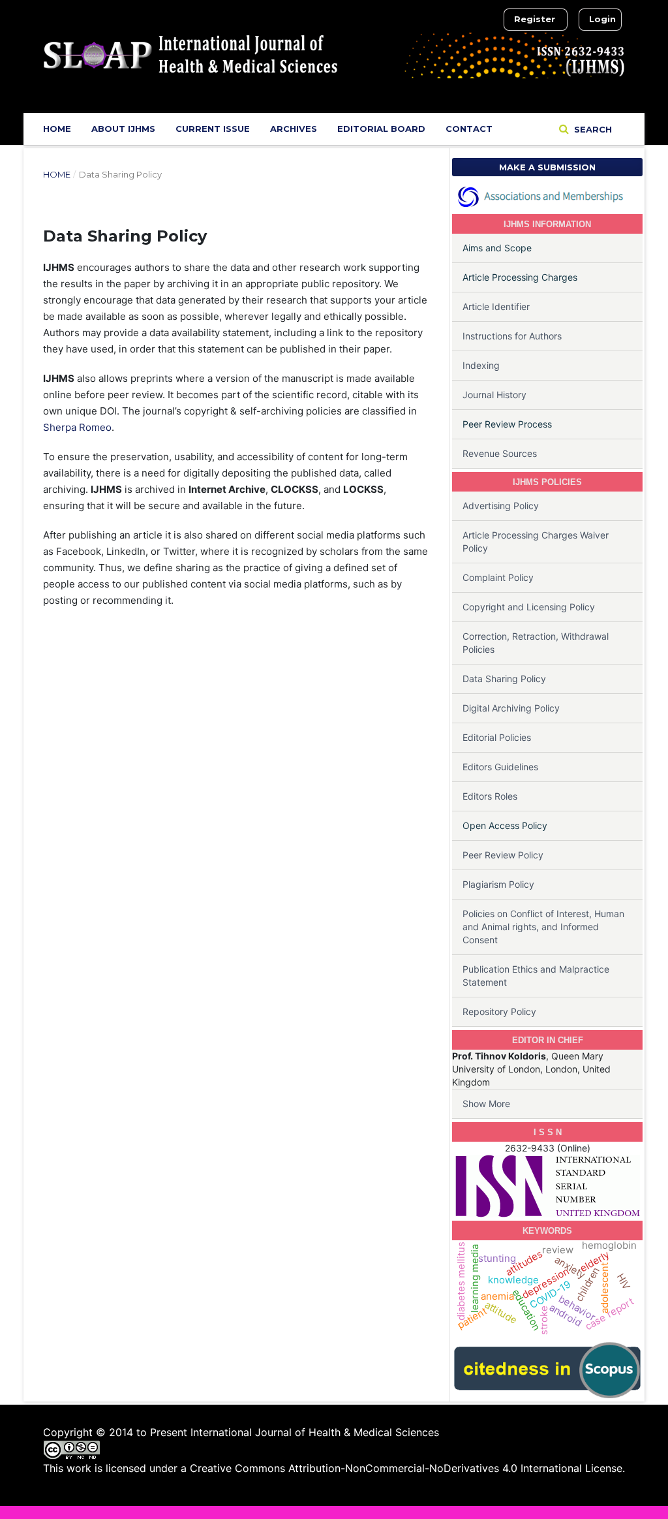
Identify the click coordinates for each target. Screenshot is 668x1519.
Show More (486, 1103)
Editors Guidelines (500, 766)
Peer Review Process (507, 424)
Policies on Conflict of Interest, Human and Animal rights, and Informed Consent (543, 926)
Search (591, 129)
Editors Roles (490, 796)
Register (534, 19)
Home (57, 128)
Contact (469, 128)
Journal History (494, 394)
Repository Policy (499, 1011)
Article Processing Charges (520, 277)
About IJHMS (123, 128)
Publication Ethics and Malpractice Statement (536, 975)
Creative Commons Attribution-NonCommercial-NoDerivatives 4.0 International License (406, 1468)
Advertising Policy (501, 505)
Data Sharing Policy (504, 678)
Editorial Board (381, 128)
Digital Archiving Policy (511, 707)
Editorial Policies (497, 737)
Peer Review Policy (503, 854)
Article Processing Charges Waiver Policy (536, 541)
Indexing (481, 365)
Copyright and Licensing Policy (529, 606)
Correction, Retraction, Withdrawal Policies (536, 643)
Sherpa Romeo (77, 427)
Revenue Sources (500, 453)
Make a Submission (547, 167)
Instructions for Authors (512, 335)
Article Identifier (496, 306)
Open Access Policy (505, 825)
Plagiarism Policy (498, 884)
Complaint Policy (498, 577)
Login (602, 19)
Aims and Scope (497, 247)
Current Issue (212, 128)
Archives (293, 128)
